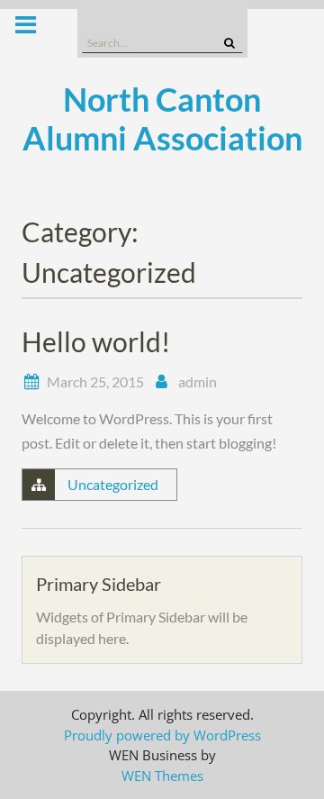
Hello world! (96, 341)
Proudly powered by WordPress (162, 735)
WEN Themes (162, 776)
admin (197, 381)
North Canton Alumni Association (162, 118)
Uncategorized (113, 484)
